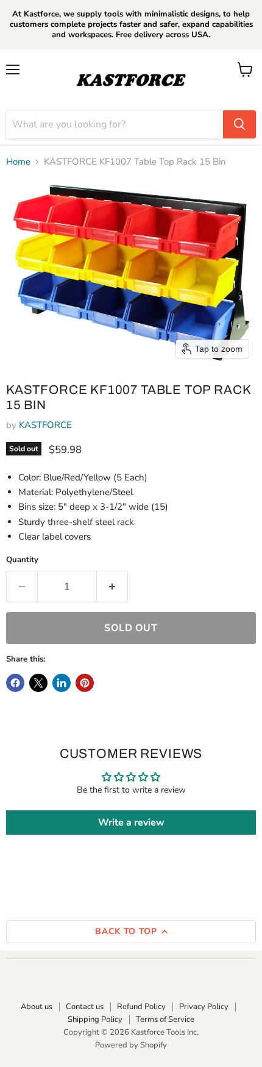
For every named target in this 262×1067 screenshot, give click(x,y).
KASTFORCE (45, 425)
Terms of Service (165, 1019)
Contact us (85, 1006)
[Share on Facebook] (15, 683)
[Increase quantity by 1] (112, 586)
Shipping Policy (95, 1019)
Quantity (22, 560)
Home (18, 162)
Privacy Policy (203, 1006)
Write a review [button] (131, 822)
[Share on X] (38, 683)
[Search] (239, 124)
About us (36, 1006)
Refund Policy (141, 1006)
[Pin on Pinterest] (85, 683)
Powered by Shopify (131, 1045)
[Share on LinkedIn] (61, 683)
